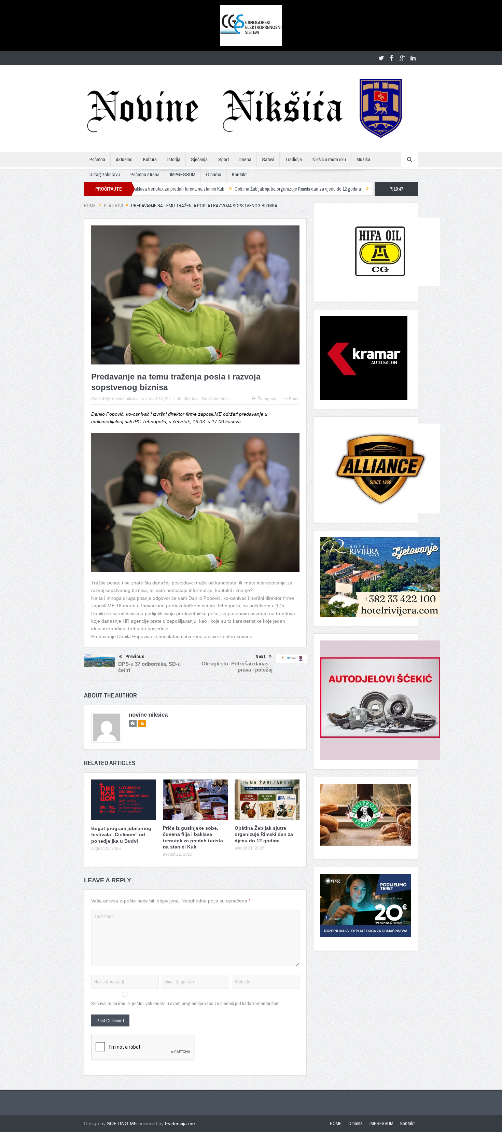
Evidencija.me (180, 1123)
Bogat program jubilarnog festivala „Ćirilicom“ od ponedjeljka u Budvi (121, 834)
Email (294, 399)
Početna (97, 159)
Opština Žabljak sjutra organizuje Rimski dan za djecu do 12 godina (250, 189)
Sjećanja (199, 159)
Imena (245, 159)
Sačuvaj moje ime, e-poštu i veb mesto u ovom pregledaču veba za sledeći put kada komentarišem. (186, 1003)
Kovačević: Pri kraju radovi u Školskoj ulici (363, 189)
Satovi (268, 159)
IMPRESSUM (182, 174)
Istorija (173, 159)
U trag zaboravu (104, 174)
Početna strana (144, 174)
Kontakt (239, 174)
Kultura (150, 159)
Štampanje (267, 399)
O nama (213, 174)
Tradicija (293, 159)
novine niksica (125, 398)
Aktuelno (124, 159)
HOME (335, 1123)
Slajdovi (190, 398)
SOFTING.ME (122, 1123)
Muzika (363, 159)
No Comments (215, 398)
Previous (134, 656)
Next (260, 656)
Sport (223, 159)
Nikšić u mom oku (329, 159)
